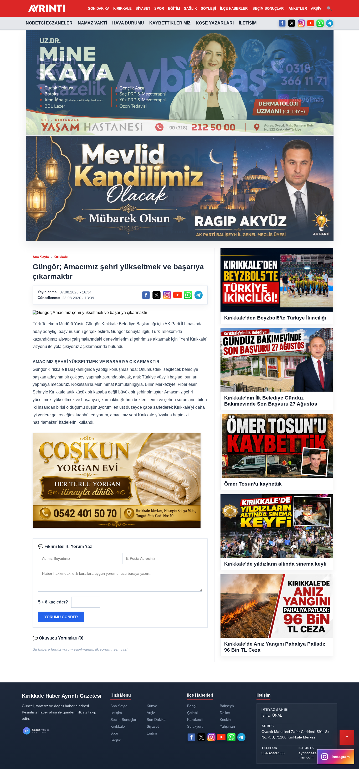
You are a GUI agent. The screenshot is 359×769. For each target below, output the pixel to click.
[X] (291, 23)
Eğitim (174, 9)
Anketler (298, 9)
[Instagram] (301, 23)
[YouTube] (310, 23)
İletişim (248, 23)
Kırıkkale (122, 9)
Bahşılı (192, 706)
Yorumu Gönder (61, 617)
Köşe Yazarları (215, 23)
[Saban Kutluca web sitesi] (41, 731)
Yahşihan (227, 726)
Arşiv (316, 9)
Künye (152, 706)
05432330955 (273, 753)
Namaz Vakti (92, 23)
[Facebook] (282, 23)
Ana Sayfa (41, 257)
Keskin (225, 719)
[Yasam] (180, 82)
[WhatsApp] (320, 23)
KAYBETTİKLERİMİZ (170, 23)
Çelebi (192, 713)
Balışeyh (227, 706)
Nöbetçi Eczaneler (49, 23)
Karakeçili (195, 719)
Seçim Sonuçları (269, 9)
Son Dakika (98, 9)
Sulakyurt (195, 726)
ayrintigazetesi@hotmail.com (315, 755)
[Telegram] (329, 23)
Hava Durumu (128, 23)
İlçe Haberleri (234, 9)
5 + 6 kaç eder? (53, 602)
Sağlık (190, 9)
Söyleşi (208, 9)
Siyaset (143, 9)
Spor (159, 9)
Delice (225, 713)
